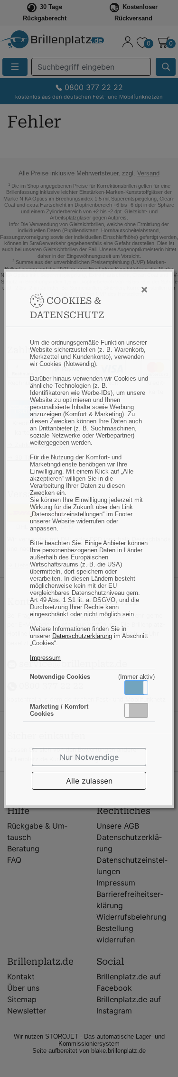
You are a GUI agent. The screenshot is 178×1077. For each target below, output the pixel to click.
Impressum (45, 657)
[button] (136, 687)
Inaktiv (140, 710)
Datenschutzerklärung (82, 635)
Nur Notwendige (89, 757)
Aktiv (136, 687)
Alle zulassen (89, 780)
